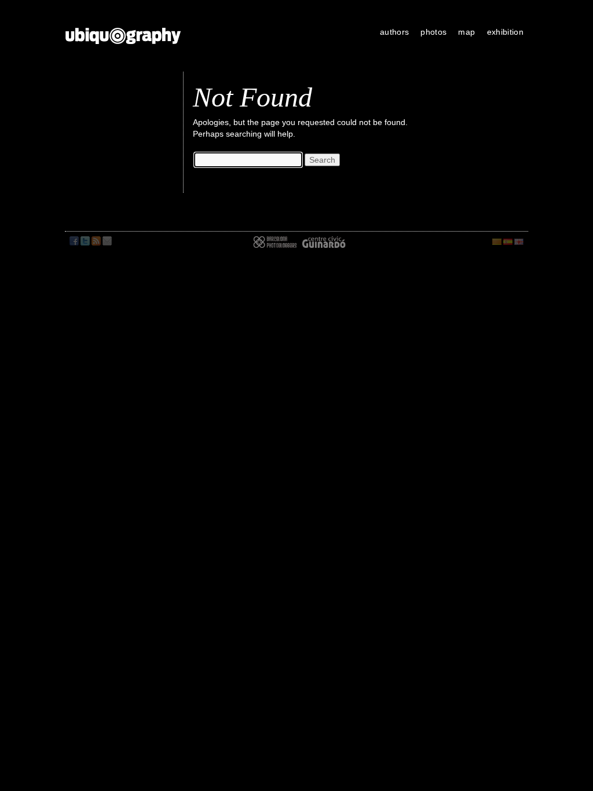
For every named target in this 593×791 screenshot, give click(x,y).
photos (433, 31)
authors (394, 31)
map (466, 31)
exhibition (505, 31)
